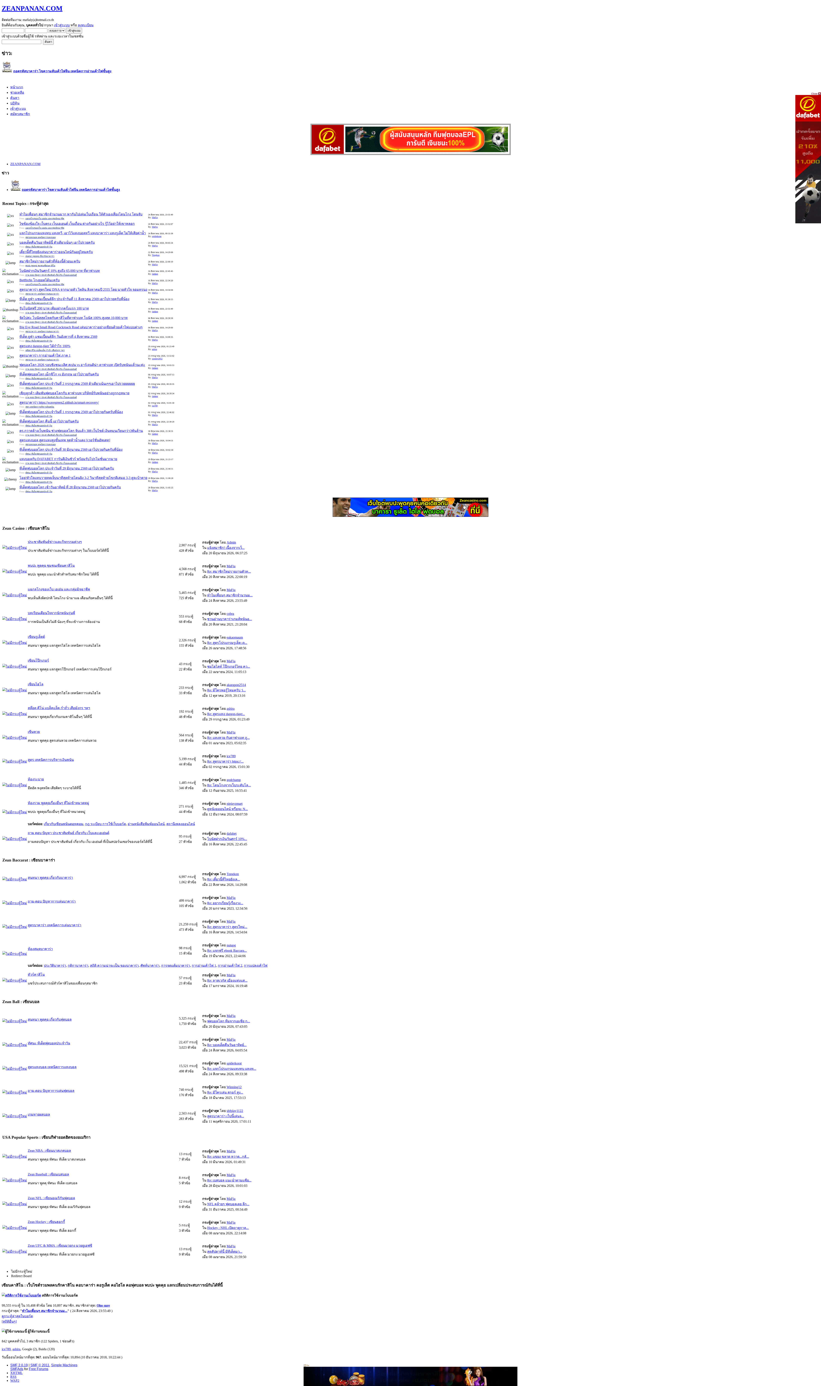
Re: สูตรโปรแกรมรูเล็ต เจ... (227, 643)
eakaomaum (235, 637)
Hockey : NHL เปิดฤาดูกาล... (228, 1228)
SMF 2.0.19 (19, 1365)
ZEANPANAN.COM (32, 8)
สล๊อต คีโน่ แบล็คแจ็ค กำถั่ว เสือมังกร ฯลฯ (59, 708)
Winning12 (234, 1087)
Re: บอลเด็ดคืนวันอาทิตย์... (227, 1045)
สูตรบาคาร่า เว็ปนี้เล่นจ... (225, 1116)
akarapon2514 (236, 685)
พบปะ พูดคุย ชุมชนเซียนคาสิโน (51, 565)
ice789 (155, 406)
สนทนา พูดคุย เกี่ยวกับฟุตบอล (50, 1019)
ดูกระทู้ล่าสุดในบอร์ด (17, 1316)
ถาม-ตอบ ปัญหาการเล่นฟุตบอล (51, 1090)
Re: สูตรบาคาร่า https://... (225, 761)
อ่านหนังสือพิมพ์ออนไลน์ (146, 824)
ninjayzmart (234, 803)
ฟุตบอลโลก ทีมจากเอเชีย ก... (228, 1021)
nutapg (231, 945)
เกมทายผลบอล (39, 1114)
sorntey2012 (157, 358)
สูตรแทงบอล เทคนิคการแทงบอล (52, 1067)
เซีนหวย (34, 732)
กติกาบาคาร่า (78, 965)
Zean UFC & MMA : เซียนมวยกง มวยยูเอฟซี (60, 1245)
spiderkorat (156, 236)
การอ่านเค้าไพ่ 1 (204, 965)
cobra (230, 613)
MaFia (155, 217)
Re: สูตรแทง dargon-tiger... (226, 714)
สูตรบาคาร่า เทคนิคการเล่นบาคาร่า (54, 925)
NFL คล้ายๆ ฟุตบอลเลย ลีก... (228, 1204)
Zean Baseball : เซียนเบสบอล (48, 1174)
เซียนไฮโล (35, 684)
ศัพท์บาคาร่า (149, 965)
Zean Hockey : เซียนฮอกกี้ (46, 1222)
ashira (154, 349)
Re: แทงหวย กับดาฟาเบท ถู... (228, 738)
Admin (231, 542)
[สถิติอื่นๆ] (9, 1321)
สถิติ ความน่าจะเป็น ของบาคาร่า (114, 965)
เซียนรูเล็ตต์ (36, 637)
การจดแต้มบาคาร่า (175, 965)
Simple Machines (64, 1365)
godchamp (234, 780)
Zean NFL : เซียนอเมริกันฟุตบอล (51, 1198)
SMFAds (16, 1369)
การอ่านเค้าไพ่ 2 (230, 965)
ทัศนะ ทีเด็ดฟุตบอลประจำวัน (49, 1043)
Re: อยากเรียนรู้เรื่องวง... (225, 903)
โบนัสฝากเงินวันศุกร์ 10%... (227, 839)
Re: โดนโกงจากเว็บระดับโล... (229, 785)
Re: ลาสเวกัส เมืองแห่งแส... (227, 980)
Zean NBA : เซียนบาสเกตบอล (49, 1150)
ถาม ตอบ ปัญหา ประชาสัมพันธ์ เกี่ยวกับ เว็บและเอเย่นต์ (68, 833)
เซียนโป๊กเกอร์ (38, 660)
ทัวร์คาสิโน (36, 974)
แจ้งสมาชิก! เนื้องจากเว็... (226, 548)
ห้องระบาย (36, 779)
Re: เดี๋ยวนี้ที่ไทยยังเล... (223, 879)
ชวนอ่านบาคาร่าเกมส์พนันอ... (229, 619)
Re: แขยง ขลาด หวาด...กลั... (228, 1156)
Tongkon (155, 255)
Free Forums (38, 1369)
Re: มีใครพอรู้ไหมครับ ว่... (226, 690)
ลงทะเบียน (85, 25)
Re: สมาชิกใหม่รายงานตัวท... (229, 571)
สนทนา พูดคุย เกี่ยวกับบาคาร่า (50, 877)
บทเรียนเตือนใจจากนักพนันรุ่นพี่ (51, 613)
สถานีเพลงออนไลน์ (180, 824)
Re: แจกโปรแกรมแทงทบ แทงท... (231, 1068)
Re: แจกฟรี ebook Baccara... (227, 950)
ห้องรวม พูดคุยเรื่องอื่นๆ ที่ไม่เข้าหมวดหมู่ (58, 803)
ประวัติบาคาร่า (55, 965)
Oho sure (103, 1305)
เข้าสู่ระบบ (62, 25)
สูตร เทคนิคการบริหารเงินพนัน (51, 760)
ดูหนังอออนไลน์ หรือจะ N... (227, 809)
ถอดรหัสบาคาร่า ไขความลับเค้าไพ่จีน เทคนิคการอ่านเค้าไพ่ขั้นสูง (62, 71)
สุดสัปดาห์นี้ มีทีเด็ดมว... (224, 1251)
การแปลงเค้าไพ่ (255, 965)
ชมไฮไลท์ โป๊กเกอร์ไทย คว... (228, 666)
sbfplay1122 (235, 1111)
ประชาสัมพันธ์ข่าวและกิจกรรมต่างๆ (55, 542)
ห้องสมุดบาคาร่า (40, 949)
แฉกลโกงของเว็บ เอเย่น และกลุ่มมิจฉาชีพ (59, 589)
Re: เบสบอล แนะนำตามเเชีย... (229, 1180)
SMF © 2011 (39, 1365)
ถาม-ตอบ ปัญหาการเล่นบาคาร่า (52, 901)
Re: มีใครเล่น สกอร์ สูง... (225, 1092)
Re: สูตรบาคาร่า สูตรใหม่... (227, 927)
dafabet (155, 274)
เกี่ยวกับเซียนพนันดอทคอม (63, 824)
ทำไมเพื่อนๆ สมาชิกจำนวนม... (230, 595)
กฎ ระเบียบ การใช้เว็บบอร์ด (105, 824)
